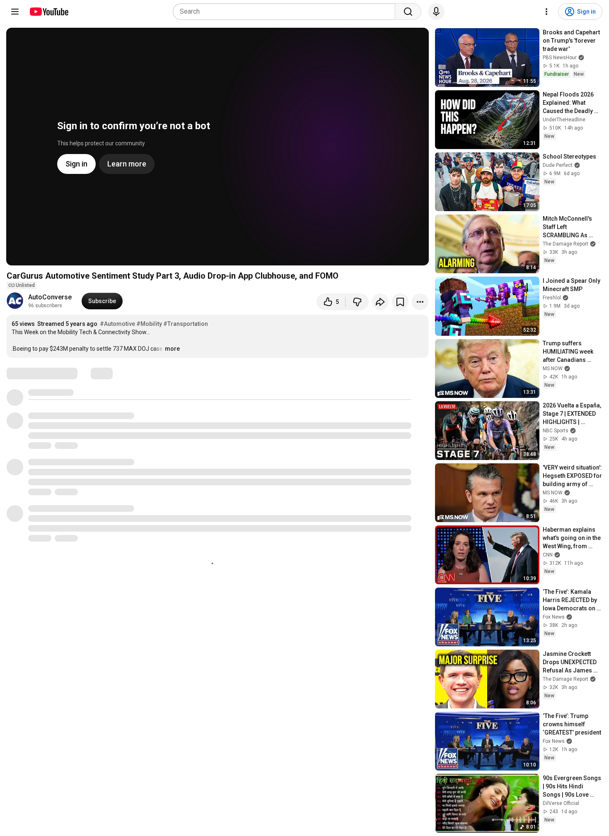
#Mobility (149, 323)
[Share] (380, 302)
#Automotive (117, 323)
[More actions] (420, 302)
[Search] (408, 11)
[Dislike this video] (357, 302)
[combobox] (286, 12)
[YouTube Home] (48, 11)
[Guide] (15, 12)
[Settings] (546, 12)
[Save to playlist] (400, 302)
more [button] (172, 348)
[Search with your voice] (436, 11)
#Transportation (185, 323)
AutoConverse (50, 297)
